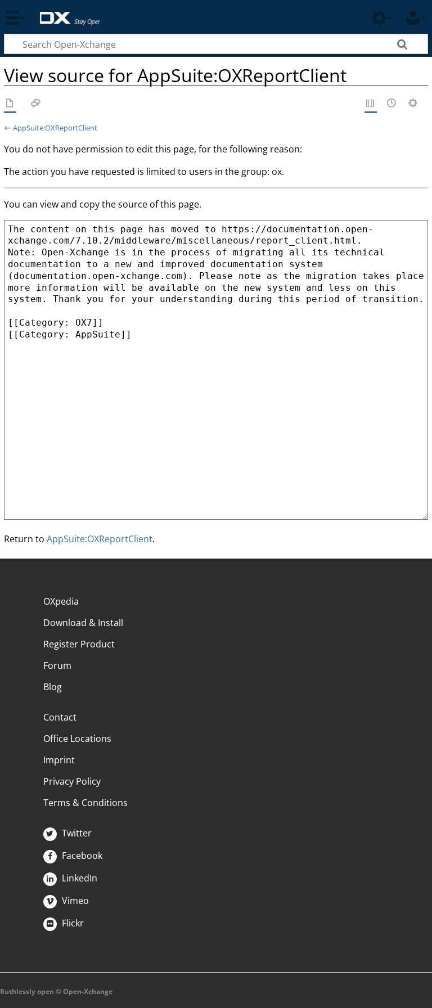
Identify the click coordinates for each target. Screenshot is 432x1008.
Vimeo (74, 900)
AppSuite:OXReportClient (55, 128)
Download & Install (83, 622)
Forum (57, 665)
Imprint (59, 760)
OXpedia (61, 601)
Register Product (79, 644)
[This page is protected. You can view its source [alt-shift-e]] (370, 104)
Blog (52, 687)
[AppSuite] (10, 104)
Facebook (81, 855)
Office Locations (77, 738)
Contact (59, 717)
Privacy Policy (72, 781)
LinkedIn (78, 878)
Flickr (72, 923)
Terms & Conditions (85, 802)
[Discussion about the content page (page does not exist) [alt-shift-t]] (36, 104)
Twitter (76, 833)
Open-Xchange (65, 13)
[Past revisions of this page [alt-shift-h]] (392, 104)
